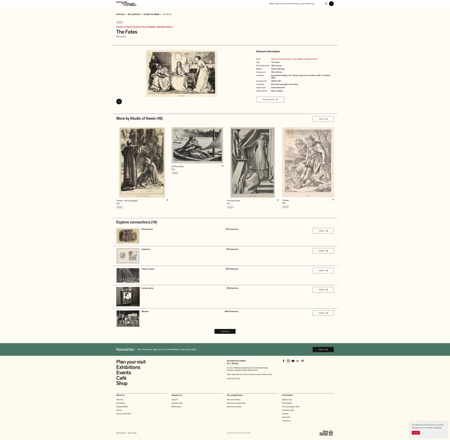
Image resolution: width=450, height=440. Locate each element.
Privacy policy (121, 433)
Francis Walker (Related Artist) (156, 27)
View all (321, 119)
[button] (142, 168)
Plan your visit (131, 361)
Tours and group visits (290, 406)
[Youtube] (293, 361)
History (119, 410)
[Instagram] (288, 361)
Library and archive (123, 413)
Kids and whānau (233, 399)
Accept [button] (416, 433)
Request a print (268, 99)
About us (119, 399)
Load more (225, 331)
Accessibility (287, 403)
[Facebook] (283, 361)
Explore (321, 231)
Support (175, 399)
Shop (122, 383)
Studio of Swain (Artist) (128, 27)
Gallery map (287, 399)
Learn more (438, 428)
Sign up (321, 349)
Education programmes (236, 403)
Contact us (286, 420)
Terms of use (132, 433)
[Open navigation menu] (331, 3)
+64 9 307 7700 (233, 378)
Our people (120, 403)
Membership (176, 406)
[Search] (326, 3)
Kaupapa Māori (122, 406)
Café (121, 378)
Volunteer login (288, 410)
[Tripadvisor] (297, 361)
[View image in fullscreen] (119, 101)
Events (123, 372)
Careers (285, 413)
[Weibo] (302, 361)
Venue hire (286, 417)
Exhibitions (128, 367)
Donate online (177, 403)
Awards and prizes (234, 406)
